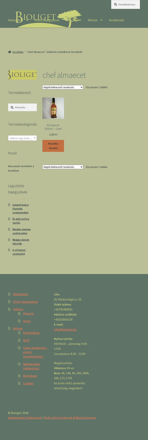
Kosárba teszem (53, 146)
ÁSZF (26, 340)
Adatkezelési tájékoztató (25, 418)
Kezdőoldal (116, 20)
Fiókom (71, 20)
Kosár (27, 321)
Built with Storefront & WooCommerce (70, 418)
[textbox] (22, 138)
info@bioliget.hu (65, 329)
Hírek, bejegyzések (47, 20)
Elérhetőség (31, 333)
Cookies (28, 383)
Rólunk (92, 20)
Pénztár (28, 313)
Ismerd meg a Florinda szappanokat (21, 208)
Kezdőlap (18, 52)
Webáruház (15, 20)
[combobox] (22, 138)
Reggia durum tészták (21, 241)
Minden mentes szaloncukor (22, 231)
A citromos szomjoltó (19, 252)
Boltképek (30, 376)
